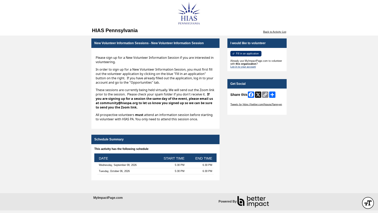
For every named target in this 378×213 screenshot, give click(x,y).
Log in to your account (243, 66)
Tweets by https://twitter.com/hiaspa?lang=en (256, 104)
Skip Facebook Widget (243, 110)
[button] (368, 203)
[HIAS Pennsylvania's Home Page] (189, 14)
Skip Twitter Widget (241, 101)
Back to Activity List (274, 31)
